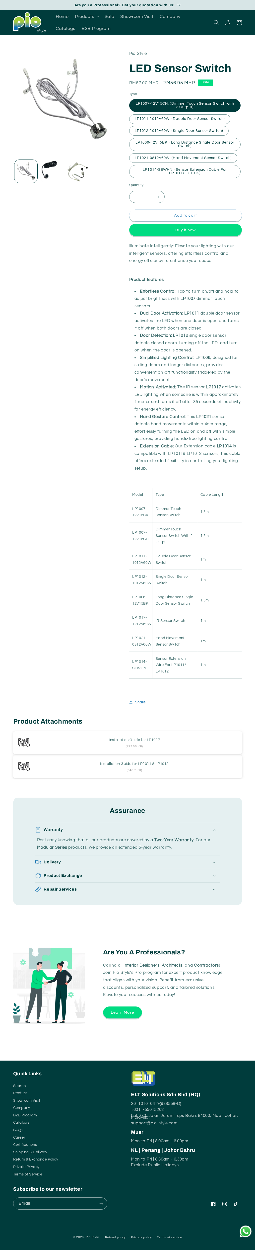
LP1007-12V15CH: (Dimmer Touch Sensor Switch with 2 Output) (185, 105)
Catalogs (21, 1122)
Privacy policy (141, 1237)
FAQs (18, 1129)
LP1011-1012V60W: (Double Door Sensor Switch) (180, 119)
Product (20, 1092)
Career (19, 1136)
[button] (86, 16)
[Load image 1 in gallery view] (25, 171)
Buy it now (185, 230)
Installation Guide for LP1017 (134, 740)
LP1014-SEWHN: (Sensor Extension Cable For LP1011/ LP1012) (185, 171)
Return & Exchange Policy (35, 1159)
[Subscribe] (101, 1203)
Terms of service (169, 1237)
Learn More (122, 1012)
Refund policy (115, 1237)
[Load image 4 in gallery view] (51, 171)
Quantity (136, 185)
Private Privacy (26, 1166)
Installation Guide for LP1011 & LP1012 (134, 764)
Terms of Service (27, 1173)
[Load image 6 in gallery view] (76, 171)
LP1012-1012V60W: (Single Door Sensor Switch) (179, 131)
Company (21, 1107)
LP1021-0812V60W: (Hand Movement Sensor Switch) (183, 158)
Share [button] (140, 702)
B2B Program (25, 1114)
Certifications (25, 1144)
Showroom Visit (26, 1099)
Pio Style (92, 1237)
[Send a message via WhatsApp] (246, 1231)
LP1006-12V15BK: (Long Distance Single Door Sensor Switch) (184, 144)
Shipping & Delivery (30, 1151)
